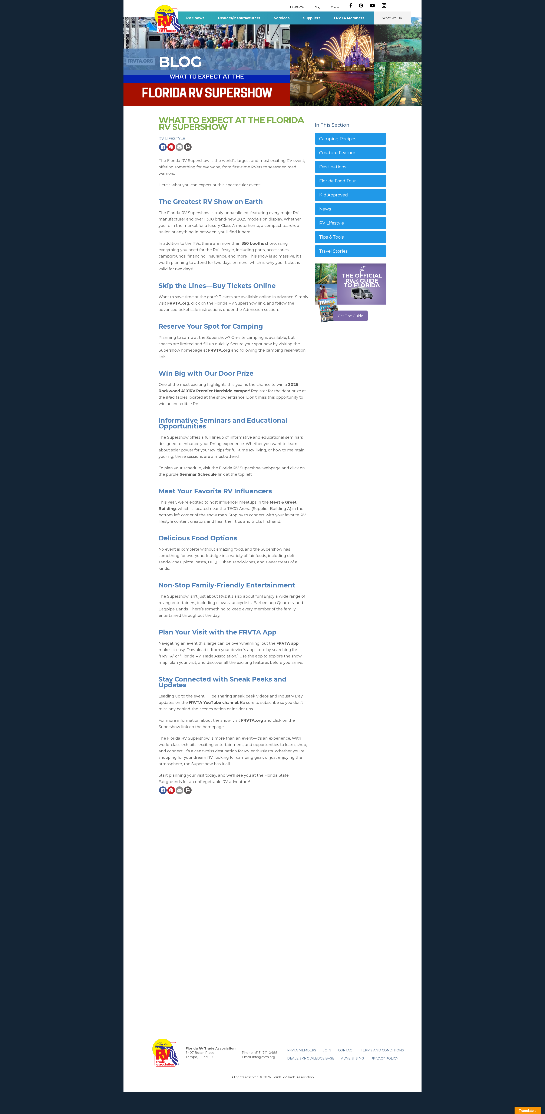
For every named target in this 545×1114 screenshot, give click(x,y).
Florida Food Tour (337, 180)
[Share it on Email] (179, 147)
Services (282, 18)
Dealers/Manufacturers (239, 18)
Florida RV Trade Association (167, 19)
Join (327, 1050)
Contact (336, 7)
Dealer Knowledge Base (310, 1058)
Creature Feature (337, 152)
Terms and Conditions (382, 1050)
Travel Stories (333, 251)
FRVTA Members (349, 18)
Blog (317, 7)
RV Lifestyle (172, 138)
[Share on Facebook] (163, 147)
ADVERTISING (352, 1058)
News (325, 209)
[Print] (188, 147)
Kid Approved (333, 195)
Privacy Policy (384, 1058)
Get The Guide (350, 316)
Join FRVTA (297, 7)
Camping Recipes (337, 138)
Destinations (332, 166)
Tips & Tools (331, 237)
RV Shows (195, 18)
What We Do (392, 18)
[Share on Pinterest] (171, 147)
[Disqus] (233, 854)
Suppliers (311, 18)
